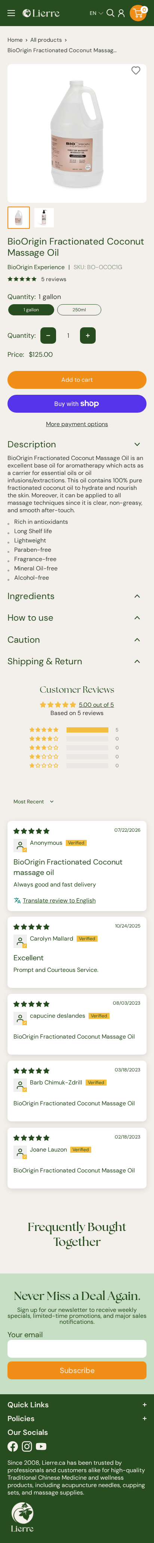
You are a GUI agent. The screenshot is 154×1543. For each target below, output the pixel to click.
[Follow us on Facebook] (12, 1448)
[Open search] (111, 13)
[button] (97, 13)
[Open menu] (11, 13)
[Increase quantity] (88, 335)
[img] (31, 831)
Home (15, 40)
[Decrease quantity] (48, 335)
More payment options (77, 424)
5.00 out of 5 (96, 705)
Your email (25, 1334)
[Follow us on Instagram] (27, 1448)
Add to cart (77, 380)
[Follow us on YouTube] (41, 1448)
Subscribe (77, 1370)
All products (46, 40)
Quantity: (21, 335)
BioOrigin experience (36, 267)
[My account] (121, 13)
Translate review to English (59, 900)
